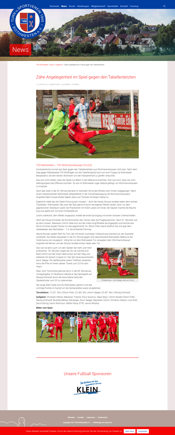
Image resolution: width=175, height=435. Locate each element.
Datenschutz (102, 417)
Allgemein (66, 84)
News (64, 6)
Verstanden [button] (142, 431)
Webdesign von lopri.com (102, 422)
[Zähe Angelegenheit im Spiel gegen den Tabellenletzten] (87, 126)
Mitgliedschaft (98, 6)
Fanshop (134, 6)
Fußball (75, 84)
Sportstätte (112, 6)
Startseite (54, 6)
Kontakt (124, 6)
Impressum (91, 417)
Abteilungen (83, 6)
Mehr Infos (129, 431)
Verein (72, 6)
